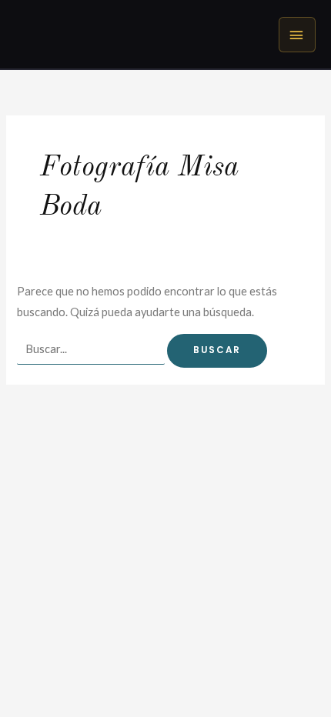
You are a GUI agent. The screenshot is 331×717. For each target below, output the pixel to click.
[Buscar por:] (92, 348)
